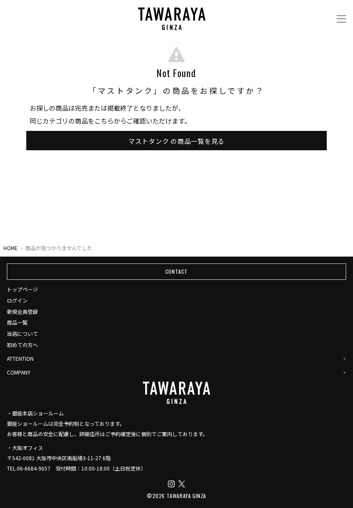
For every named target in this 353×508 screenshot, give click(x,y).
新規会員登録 (22, 311)
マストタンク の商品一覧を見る (176, 141)
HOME (10, 247)
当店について (22, 333)
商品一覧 (17, 322)
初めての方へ (22, 344)
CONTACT (176, 271)
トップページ (22, 289)
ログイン (17, 300)
